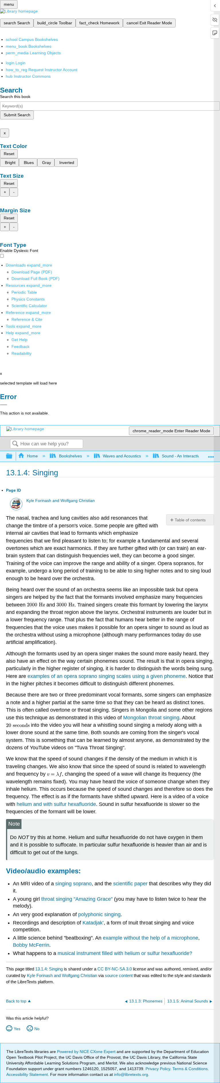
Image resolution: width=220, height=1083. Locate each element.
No (37, 1028)
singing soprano (73, 883)
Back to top (16, 1001)
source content (119, 975)
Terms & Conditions (190, 1068)
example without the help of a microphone (150, 938)
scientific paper (130, 883)
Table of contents (190, 520)
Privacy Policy (158, 1068)
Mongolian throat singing (151, 717)
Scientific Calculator (29, 305)
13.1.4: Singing (49, 968)
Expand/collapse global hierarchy (12, 456)
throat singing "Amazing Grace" (77, 899)
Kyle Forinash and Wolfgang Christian (60, 501)
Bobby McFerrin (31, 945)
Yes (17, 1028)
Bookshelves (70, 456)
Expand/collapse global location (211, 454)
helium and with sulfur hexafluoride (56, 804)
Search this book (15, 96)
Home (32, 456)
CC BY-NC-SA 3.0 (114, 968)
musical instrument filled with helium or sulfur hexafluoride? (125, 953)
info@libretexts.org (130, 1074)
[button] (20, 346)
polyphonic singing (99, 914)
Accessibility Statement (27, 1074)
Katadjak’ (93, 923)
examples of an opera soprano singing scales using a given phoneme (107, 676)
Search (15, 444)
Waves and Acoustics (122, 456)
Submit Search (17, 115)
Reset (9, 153)
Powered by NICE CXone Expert (87, 1051)
